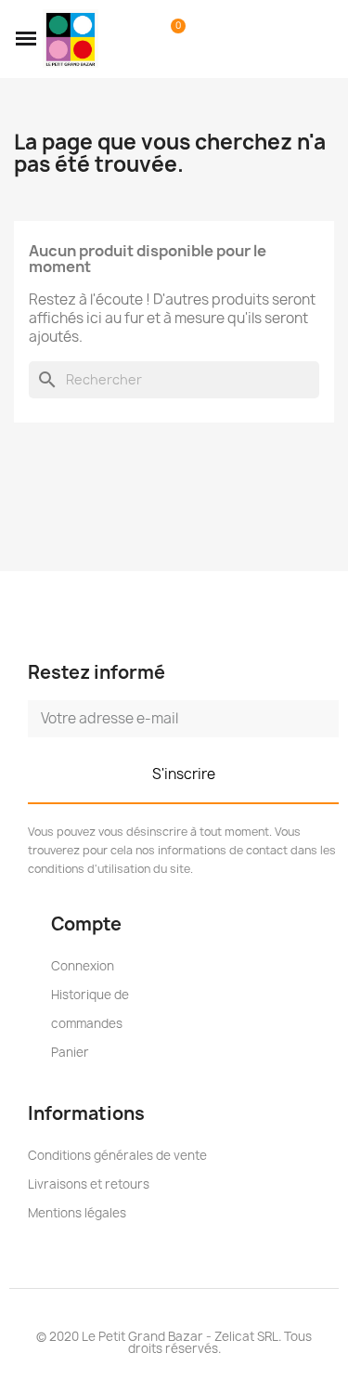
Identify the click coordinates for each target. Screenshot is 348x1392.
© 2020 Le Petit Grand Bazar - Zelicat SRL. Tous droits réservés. (174, 1342)
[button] (26, 39)
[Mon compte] (142, 39)
